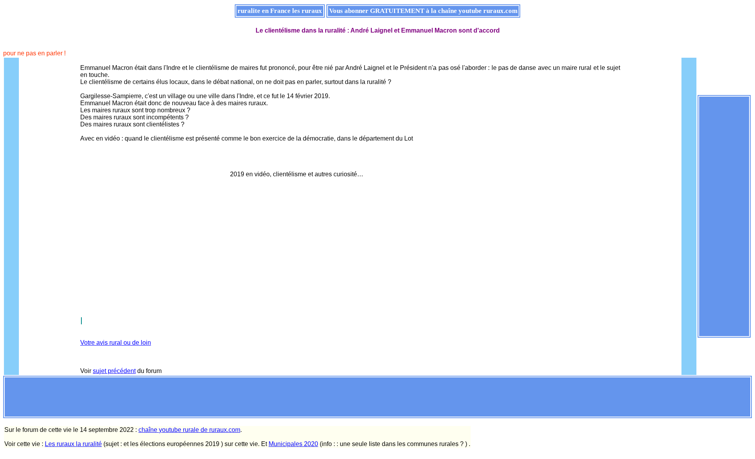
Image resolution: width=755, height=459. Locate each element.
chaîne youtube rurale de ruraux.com (189, 429)
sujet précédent (114, 371)
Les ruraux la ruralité (73, 444)
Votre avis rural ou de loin (115, 342)
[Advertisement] (724, 215)
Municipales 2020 (293, 444)
